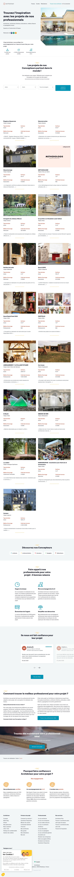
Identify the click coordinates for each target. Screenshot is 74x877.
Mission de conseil (25, 822)
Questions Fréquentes (43, 843)
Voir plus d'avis (37, 677)
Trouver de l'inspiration (61, 828)
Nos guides (23, 830)
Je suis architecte (42, 818)
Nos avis (23, 834)
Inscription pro (41, 834)
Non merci (6, 869)
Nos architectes (25, 828)
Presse (5, 822)
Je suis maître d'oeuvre (43, 822)
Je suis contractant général (45, 832)
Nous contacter (7, 826)
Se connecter (66, 3)
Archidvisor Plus (59, 818)
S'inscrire (23, 826)
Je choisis (16, 869)
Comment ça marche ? (26, 818)
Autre (17, 758)
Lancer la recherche (63, 88)
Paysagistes (49, 553)
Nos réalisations (25, 832)
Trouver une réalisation (9, 758)
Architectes (14, 553)
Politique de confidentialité (10, 830)
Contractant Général (26, 824)
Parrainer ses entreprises (44, 837)
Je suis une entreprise (43, 820)
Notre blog (6, 820)
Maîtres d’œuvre (60, 553)
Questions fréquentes (26, 820)
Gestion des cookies (8, 832)
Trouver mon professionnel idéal (48, 718)
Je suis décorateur (42, 828)
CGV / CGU (6, 828)
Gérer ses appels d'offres (44, 839)
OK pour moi (27, 869)
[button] (3, 874)
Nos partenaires (7, 824)
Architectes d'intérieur (26, 553)
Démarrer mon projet (37, 746)
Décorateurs (38, 553)
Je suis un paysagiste (43, 830)
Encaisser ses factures (44, 841)
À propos (5, 818)
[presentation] (35, 668)
